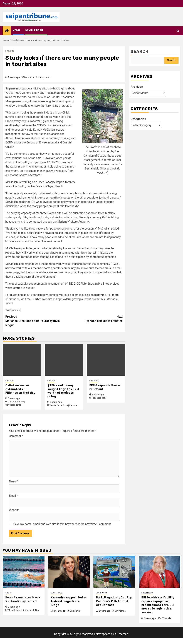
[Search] (177, 30)
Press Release (99, 398)
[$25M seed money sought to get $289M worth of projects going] (64, 360)
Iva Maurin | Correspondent (37, 77)
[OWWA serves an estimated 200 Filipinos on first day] (22, 360)
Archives (137, 86)
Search (140, 51)
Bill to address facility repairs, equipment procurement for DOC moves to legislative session (157, 605)
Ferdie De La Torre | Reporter (64, 405)
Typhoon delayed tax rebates (104, 319)
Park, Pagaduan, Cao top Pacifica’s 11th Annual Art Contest (114, 601)
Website (14, 510)
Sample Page (34, 30)
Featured (9, 51)
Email (13, 495)
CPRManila (75, 611)
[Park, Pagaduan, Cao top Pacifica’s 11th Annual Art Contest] (114, 572)
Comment (16, 436)
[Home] (7, 30)
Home (16, 30)
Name (13, 481)
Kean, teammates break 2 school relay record (22, 599)
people (16, 310)
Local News (56, 592)
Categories (138, 119)
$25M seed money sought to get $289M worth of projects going (63, 391)
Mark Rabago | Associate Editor (23, 610)
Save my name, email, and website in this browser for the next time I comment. (62, 524)
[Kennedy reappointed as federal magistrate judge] (69, 572)
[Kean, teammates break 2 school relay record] (23, 572)
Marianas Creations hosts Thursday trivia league (32, 321)
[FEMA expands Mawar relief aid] (106, 360)
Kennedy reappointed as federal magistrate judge (69, 601)
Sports (8, 592)
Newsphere (103, 634)
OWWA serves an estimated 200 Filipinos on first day (20, 389)
